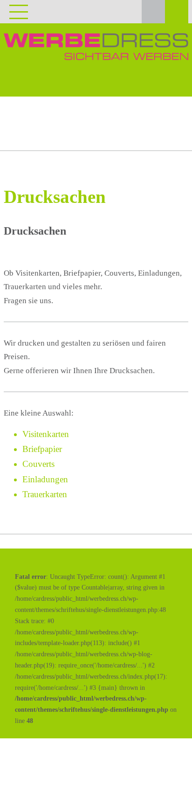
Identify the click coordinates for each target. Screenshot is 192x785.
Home (20, 124)
